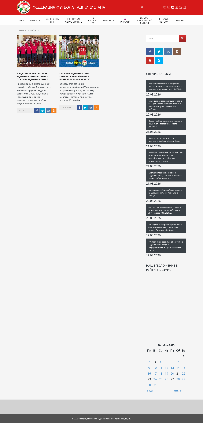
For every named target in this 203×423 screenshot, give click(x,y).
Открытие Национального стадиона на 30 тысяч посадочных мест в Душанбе (165, 124)
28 (178, 379)
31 (155, 385)
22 (183, 373)
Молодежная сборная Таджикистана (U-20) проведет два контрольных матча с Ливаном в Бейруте (165, 227)
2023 (26, 30)
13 (172, 368)
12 (166, 368)
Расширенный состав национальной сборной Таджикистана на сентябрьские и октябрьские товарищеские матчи (165, 156)
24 (155, 379)
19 (166, 373)
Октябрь (32, 30)
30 (149, 385)
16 (149, 373)
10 (155, 368)
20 (172, 373)
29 (183, 379)
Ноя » (178, 391)
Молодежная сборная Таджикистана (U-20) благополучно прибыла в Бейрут (165, 193)
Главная (20, 30)
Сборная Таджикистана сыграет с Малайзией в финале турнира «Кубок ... (75, 76)
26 (166, 379)
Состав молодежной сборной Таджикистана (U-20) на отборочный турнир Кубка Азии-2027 (165, 175)
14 (178, 368)
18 (160, 373)
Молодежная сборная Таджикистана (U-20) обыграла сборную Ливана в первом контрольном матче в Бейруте (165, 105)
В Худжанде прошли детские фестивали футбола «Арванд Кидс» (164, 139)
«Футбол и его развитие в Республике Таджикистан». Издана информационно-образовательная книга (165, 245)
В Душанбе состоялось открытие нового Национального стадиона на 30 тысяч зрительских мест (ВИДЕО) (165, 86)
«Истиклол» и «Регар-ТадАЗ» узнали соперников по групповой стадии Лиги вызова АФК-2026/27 (164, 210)
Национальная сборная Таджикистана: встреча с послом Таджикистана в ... (34, 76)
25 (160, 379)
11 (160, 368)
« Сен (151, 391)
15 (183, 368)
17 (155, 373)
